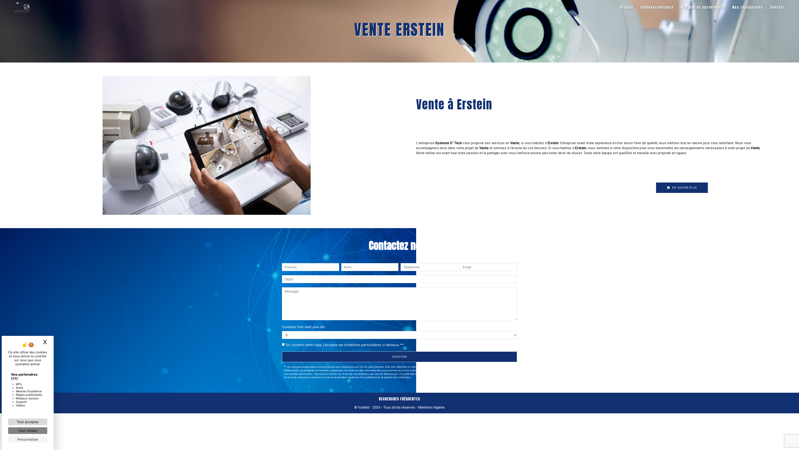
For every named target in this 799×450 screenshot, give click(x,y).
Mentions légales (431, 407)
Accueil (626, 7)
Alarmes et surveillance (703, 7)
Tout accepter (28, 422)
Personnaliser (27, 439)
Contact (777, 7)
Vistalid (364, 407)
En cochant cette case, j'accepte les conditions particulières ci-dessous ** (344, 345)
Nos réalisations (747, 7)
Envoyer (399, 356)
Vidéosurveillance (657, 7)
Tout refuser (27, 431)
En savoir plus (684, 187)
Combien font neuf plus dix (303, 327)
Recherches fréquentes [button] (399, 399)
